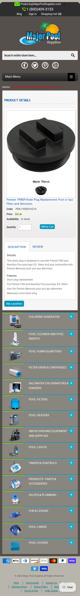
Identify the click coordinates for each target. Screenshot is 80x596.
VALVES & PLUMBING (42, 495)
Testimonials (32, 583)
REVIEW (38, 246)
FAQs (16, 583)
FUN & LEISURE (38, 510)
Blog (19, 13)
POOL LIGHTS (38, 447)
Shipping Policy (19, 586)
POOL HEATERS (39, 415)
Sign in (33, 13)
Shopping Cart (51, 13)
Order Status (51, 590)
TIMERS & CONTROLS (43, 463)
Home (5, 87)
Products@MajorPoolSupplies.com (41, 4)
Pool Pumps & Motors (45, 351)
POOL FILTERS (38, 399)
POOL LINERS (38, 526)
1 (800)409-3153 (39, 9)
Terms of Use (31, 590)
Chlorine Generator (44, 316)
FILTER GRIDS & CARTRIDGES (47, 367)
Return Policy (41, 586)
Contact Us (51, 583)
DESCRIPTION (17, 247)
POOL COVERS (38, 542)
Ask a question (14, 303)
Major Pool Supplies (33, 576)
